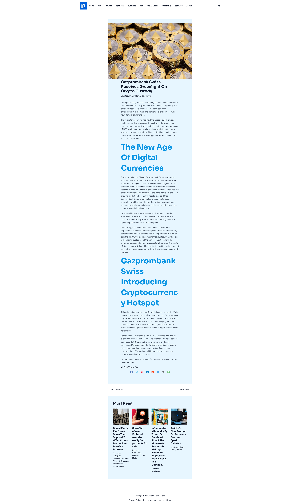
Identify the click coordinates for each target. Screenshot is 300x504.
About (168, 500)
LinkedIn (125, 458)
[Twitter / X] (163, 372)
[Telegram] (158, 372)
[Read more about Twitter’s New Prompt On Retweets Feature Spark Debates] (179, 416)
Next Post (185, 389)
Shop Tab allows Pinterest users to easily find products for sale (139, 437)
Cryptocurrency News (130, 96)
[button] (219, 5)
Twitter (121, 466)
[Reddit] (153, 372)
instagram (117, 456)
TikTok (115, 466)
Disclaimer (147, 500)
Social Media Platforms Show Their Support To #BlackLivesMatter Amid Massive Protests (121, 439)
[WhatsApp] (168, 372)
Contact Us (159, 500)
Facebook (117, 453)
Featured (135, 450)
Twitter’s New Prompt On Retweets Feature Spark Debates (178, 436)
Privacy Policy (135, 500)
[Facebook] (131, 372)
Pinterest (116, 461)
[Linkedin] (147, 372)
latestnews (146, 96)
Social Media (118, 464)
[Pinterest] (142, 372)
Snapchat (124, 461)
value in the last (142, 186)
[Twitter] (137, 372)
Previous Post (116, 389)
